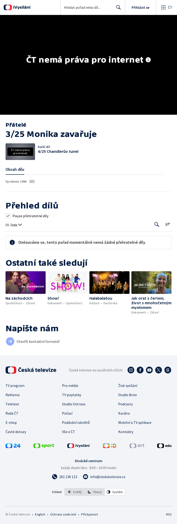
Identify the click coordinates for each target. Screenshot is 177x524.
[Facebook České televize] (140, 370)
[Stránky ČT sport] (43, 446)
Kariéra (124, 413)
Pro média (70, 385)
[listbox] (94, 492)
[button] (26, 282)
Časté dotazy (16, 431)
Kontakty (125, 431)
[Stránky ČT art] (137, 446)
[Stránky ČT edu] (164, 446)
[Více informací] (148, 60)
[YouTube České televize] (149, 370)
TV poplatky (71, 394)
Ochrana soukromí (63, 514)
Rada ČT (12, 413)
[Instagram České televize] (131, 370)
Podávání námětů (76, 422)
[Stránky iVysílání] (78, 446)
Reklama (13, 394)
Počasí (67, 413)
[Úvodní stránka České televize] (31, 370)
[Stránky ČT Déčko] (109, 446)
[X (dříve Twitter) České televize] (158, 370)
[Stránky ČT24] (13, 446)
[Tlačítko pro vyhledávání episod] (157, 224)
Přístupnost (89, 514)
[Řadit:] (167, 224)
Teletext (12, 404)
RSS (168, 514)
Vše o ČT (68, 431)
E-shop (11, 422)
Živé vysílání (127, 385)
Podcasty (125, 404)
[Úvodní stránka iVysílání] (21, 7)
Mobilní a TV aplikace (134, 422)
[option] (75, 491)
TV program (15, 385)
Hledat (118, 7)
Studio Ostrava (73, 404)
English (40, 514)
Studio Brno (127, 394)
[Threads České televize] (167, 370)
